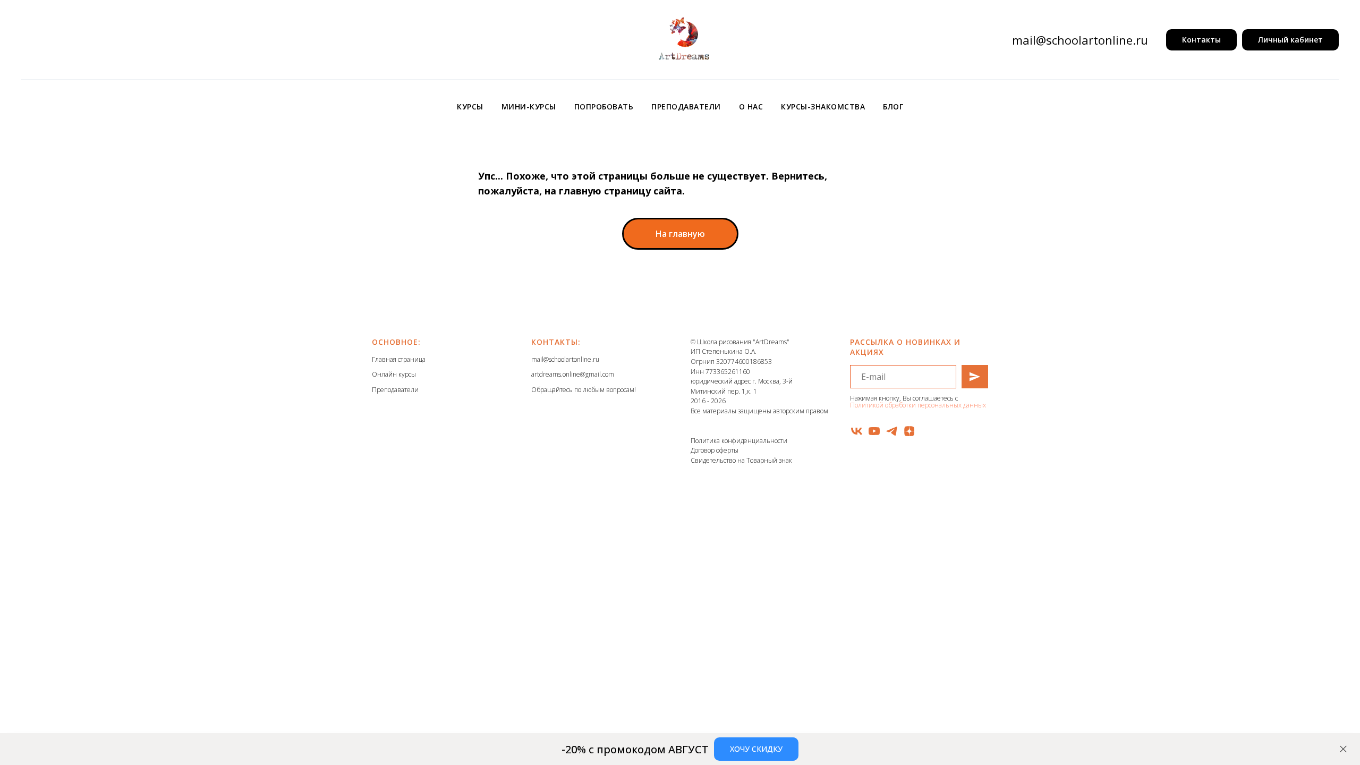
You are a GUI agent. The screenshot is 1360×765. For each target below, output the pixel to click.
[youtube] (874, 431)
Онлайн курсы (394, 374)
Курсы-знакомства (823, 106)
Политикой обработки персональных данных (918, 405)
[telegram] (891, 431)
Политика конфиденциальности (739, 440)
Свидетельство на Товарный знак (741, 460)
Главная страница (399, 359)
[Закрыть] (1343, 749)
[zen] (909, 431)
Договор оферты (714, 450)
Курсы (470, 106)
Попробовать (604, 106)
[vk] (856, 431)
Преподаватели (686, 106)
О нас (751, 106)
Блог (893, 106)
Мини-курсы (529, 106)
